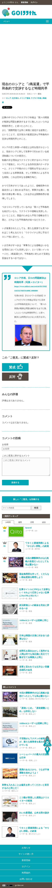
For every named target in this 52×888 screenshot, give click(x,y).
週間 (20, 522)
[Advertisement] (26, 51)
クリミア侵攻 (25, 98)
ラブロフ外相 (36, 98)
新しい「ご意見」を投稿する (26, 499)
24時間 (8, 522)
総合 (44, 522)
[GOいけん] (19, 16)
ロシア (8, 98)
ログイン (34, 2)
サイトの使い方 (26, 854)
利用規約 (26, 873)
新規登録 (24, 2)
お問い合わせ (26, 879)
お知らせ (26, 848)
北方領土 (15, 98)
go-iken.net (19, 885)
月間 (32, 522)
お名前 (5, 444)
